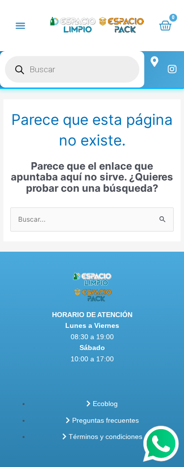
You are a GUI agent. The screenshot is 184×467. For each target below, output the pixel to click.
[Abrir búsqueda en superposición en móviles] (72, 69)
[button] (20, 25)
